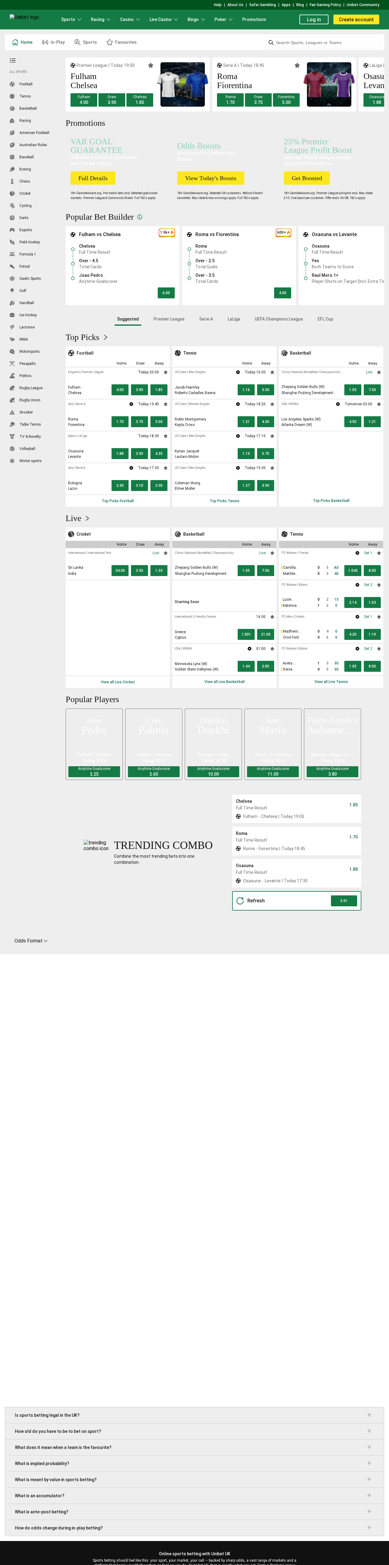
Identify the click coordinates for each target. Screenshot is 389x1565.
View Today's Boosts (210, 178)
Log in (314, 19)
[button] (84, 100)
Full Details (93, 178)
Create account (356, 19)
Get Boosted (307, 178)
